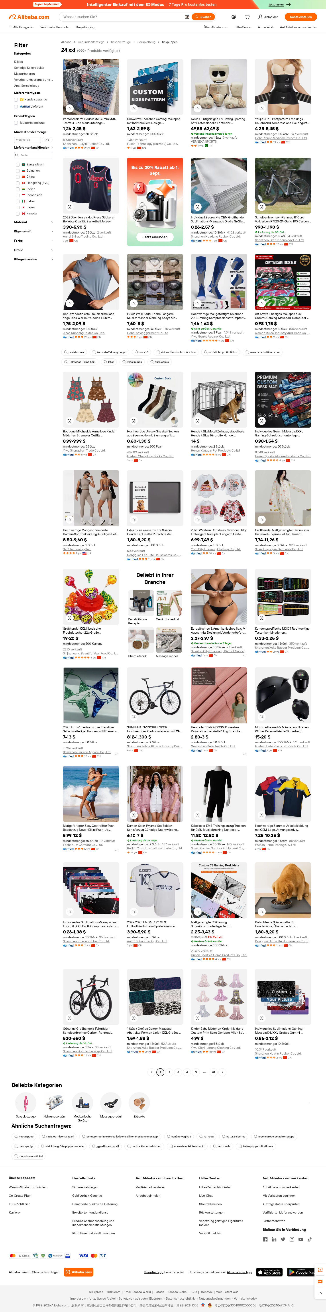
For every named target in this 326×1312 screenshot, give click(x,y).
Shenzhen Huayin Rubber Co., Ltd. (86, 143)
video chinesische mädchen (178, 352)
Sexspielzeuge (121, 42)
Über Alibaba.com (22, 1178)
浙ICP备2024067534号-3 (276, 1305)
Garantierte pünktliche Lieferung (95, 1204)
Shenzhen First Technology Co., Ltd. (279, 240)
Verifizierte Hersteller (150, 1187)
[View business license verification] (203, 1305)
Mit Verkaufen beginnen (279, 1195)
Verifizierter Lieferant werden (283, 1212)
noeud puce (26, 1136)
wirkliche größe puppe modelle (64, 1146)
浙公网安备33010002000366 (235, 1305)
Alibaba (66, 42)
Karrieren (15, 1212)
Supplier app (153, 1272)
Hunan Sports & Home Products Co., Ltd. (283, 456)
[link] (320, 1270)
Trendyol (206, 1292)
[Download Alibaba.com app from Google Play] (302, 1272)
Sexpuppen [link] (170, 42)
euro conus (162, 361)
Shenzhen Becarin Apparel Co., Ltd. (87, 752)
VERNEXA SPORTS (204, 141)
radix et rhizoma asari (60, 1136)
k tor (111, 361)
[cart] (248, 17)
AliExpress (96, 1292)
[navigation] (34, 557)
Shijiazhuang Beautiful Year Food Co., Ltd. (91, 653)
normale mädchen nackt (189, 1146)
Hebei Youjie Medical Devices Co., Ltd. (281, 138)
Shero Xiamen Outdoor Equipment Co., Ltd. (219, 848)
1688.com (113, 1292)
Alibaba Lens (18, 1272)
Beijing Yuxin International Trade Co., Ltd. (155, 848)
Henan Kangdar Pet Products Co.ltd (215, 450)
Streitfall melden (210, 1204)
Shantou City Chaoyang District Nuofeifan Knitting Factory (219, 651)
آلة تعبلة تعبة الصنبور (107, 1146)
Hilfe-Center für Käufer (215, 1187)
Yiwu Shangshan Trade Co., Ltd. (84, 450)
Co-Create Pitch (20, 1195)
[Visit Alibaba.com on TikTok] (309, 1239)
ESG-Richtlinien (19, 1204)
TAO (194, 1292)
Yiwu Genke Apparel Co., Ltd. (210, 336)
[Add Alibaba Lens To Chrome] (78, 1272)
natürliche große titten (222, 352)
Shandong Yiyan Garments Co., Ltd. (279, 549)
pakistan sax (76, 352)
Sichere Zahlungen (85, 1187)
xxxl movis (224, 1146)
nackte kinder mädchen (146, 1146)
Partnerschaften (274, 1221)
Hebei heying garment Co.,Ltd (147, 333)
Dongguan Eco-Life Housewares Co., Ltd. (155, 555)
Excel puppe (134, 361)
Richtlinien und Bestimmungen (93, 1233)
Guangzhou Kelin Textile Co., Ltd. (213, 746)
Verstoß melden (210, 1233)
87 (213, 1072)
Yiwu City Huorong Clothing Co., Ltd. (216, 549)
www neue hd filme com (265, 352)
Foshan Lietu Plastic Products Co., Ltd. (281, 746)
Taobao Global (177, 1292)
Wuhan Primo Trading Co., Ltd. (275, 845)
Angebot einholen (148, 1195)
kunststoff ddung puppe (111, 352)
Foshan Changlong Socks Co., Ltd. (150, 456)
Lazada (159, 1292)
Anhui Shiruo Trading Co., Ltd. (83, 236)
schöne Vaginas (181, 1136)
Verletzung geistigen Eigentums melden (221, 1223)
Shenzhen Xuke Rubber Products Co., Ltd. (283, 647)
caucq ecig (26, 1146)
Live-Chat (206, 1195)
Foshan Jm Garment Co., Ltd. (83, 845)
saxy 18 (143, 352)
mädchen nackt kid (31, 1156)
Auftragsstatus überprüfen (281, 1204)
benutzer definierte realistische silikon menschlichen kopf (122, 1136)
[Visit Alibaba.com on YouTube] (300, 1239)
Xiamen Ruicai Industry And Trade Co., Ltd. (283, 333)
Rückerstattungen (211, 1212)
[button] (187, 17)
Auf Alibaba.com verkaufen (281, 1187)
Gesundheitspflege (91, 42)
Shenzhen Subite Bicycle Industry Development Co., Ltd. (155, 746)
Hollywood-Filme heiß (82, 361)
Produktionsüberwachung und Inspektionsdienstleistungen (93, 1223)
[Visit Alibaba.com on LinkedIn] (274, 1239)
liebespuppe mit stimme (258, 1146)
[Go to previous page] (151, 1072)
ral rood (209, 1136)
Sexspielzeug (146, 42)
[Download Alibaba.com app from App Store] (269, 1272)
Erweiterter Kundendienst (90, 1212)
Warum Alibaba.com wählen (28, 1187)
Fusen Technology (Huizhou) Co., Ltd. (152, 143)
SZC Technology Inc (77, 549)
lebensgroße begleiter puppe (276, 1136)
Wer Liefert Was (227, 1292)
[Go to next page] (222, 1072)
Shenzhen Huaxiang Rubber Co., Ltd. (216, 236)
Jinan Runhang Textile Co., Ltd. (84, 333)
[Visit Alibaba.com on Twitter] (283, 1239)
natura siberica (235, 1136)
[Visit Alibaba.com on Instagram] (292, 1239)
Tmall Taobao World (137, 1292)
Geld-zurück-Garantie (87, 1195)
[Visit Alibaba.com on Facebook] (265, 1239)
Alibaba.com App (239, 1272)
